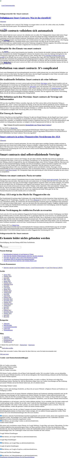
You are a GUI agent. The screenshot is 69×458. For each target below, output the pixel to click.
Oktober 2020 (8, 276)
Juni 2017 (6, 307)
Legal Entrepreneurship (10, 327)
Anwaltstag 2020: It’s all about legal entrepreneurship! (19, 259)
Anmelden (7, 337)
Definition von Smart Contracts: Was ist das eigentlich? (25, 18)
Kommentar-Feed (9, 340)
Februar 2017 (7, 310)
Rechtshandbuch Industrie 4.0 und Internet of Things (19, 254)
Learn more (5, 354)
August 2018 (7, 292)
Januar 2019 (7, 289)
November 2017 (8, 300)
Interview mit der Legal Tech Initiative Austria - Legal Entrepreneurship (24, 267)
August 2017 (7, 305)
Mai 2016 (6, 316)
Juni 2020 (6, 278)
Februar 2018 (7, 297)
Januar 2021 (7, 274)
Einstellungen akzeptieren (7, 457)
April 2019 (7, 287)
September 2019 (8, 284)
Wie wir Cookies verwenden (8, 370)
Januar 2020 (7, 281)
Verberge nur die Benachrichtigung (24, 457)
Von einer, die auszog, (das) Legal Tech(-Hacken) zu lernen (20, 257)
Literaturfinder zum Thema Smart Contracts (38, 125)
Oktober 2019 (8, 283)
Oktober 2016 (8, 313)
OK (1, 354)
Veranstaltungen (8, 330)
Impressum (31, 345)
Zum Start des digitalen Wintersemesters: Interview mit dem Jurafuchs (23, 256)
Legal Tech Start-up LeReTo (54, 267)
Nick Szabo (44, 83)
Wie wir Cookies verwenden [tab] (8, 365)
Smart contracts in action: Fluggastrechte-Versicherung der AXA (30, 137)
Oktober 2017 (8, 302)
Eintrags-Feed (8, 338)
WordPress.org (8, 342)
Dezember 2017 (8, 299)
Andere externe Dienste (6, 422)
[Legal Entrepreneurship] (7, 5)
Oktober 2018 (8, 291)
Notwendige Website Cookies (8, 386)
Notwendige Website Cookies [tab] (8, 367)
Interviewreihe (8, 325)
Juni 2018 (6, 294)
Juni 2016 (6, 315)
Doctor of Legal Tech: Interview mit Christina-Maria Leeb (20, 261)
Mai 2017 (6, 308)
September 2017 (8, 304)
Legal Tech (7, 328)
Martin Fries (14, 128)
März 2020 (7, 279)
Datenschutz (23, 345)
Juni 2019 (6, 286)
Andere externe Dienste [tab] (6, 368)
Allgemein (3, 21)
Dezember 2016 (8, 312)
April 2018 (7, 295)
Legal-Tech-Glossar (10, 170)
